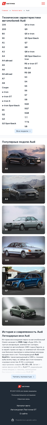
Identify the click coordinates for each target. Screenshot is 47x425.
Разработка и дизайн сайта (26, 420)
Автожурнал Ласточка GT (23, 409)
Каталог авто (17, 10)
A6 (6, 168)
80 (6, 229)
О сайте (23, 413)
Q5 (6, 321)
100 (7, 260)
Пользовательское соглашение (23, 395)
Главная (5, 10)
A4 (6, 199)
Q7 (6, 290)
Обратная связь (23, 399)
